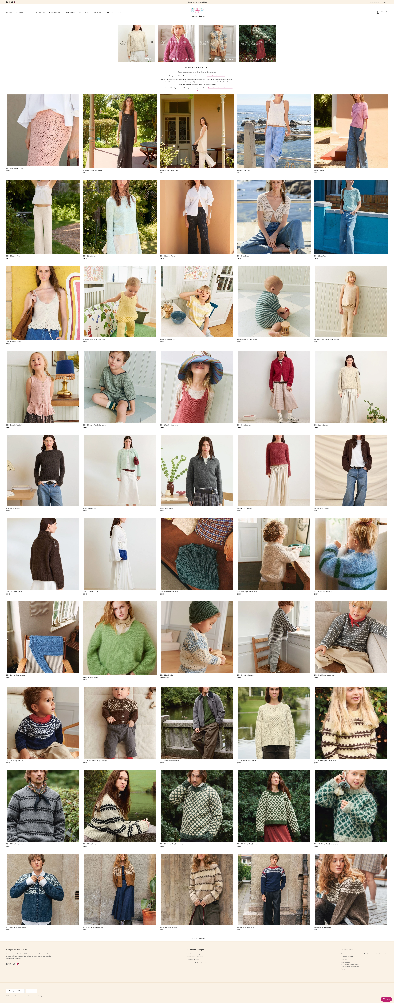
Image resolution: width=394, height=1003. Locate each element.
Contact (120, 12)
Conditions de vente (193, 960)
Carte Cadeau (98, 12)
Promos (110, 12)
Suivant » (202, 938)
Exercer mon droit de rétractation (197, 963)
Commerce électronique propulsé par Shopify (30, 996)
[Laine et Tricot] (197, 12)
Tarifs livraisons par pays (194, 954)
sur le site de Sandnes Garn (216, 76)
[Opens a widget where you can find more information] (386, 999)
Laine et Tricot (14, 996)
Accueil (9, 12)
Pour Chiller (84, 12)
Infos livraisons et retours (195, 957)
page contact (348, 956)
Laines (29, 12)
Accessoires (40, 12)
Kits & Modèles (55, 12)
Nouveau (19, 12)
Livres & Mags (70, 12)
